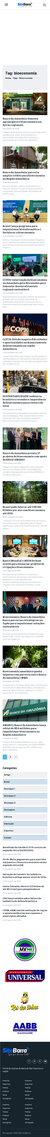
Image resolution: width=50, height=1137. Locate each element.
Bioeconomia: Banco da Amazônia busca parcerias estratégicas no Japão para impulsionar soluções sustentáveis (24, 621)
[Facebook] (29, 1061)
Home (8, 78)
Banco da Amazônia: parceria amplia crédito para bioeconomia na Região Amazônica (24, 175)
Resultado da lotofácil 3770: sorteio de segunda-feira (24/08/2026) (24, 849)
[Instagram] (34, 1061)
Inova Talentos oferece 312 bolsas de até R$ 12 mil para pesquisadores (23, 888)
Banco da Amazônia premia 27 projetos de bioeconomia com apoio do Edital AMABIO (25, 456)
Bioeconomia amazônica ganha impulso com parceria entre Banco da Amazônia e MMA (24, 674)
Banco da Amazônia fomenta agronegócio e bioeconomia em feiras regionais (22, 121)
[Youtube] (45, 1061)
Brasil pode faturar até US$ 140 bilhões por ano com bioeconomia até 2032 (24, 510)
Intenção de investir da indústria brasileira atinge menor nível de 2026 (24, 876)
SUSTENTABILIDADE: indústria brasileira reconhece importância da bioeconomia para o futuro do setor (24, 400)
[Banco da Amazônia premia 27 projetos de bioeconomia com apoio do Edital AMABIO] (25, 438)
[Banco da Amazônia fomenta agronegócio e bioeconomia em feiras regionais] (25, 104)
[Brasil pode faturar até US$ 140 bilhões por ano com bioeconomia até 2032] (25, 492)
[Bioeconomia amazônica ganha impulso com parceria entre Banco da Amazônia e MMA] (25, 657)
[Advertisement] (25, 36)
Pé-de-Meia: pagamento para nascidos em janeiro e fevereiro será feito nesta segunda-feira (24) (25, 862)
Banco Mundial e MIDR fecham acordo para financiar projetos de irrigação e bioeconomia (23, 563)
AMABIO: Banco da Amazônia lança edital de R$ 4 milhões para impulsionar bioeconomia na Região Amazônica (24, 729)
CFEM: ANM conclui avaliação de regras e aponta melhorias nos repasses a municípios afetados (25, 913)
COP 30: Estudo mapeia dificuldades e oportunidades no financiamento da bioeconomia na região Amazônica (25, 343)
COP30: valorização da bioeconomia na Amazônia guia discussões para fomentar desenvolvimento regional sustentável (25, 284)
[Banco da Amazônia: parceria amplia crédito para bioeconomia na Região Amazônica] (25, 157)
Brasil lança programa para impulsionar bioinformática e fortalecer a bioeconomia (22, 229)
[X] (40, 1061)
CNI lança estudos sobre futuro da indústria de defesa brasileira (22, 900)
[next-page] (16, 757)
